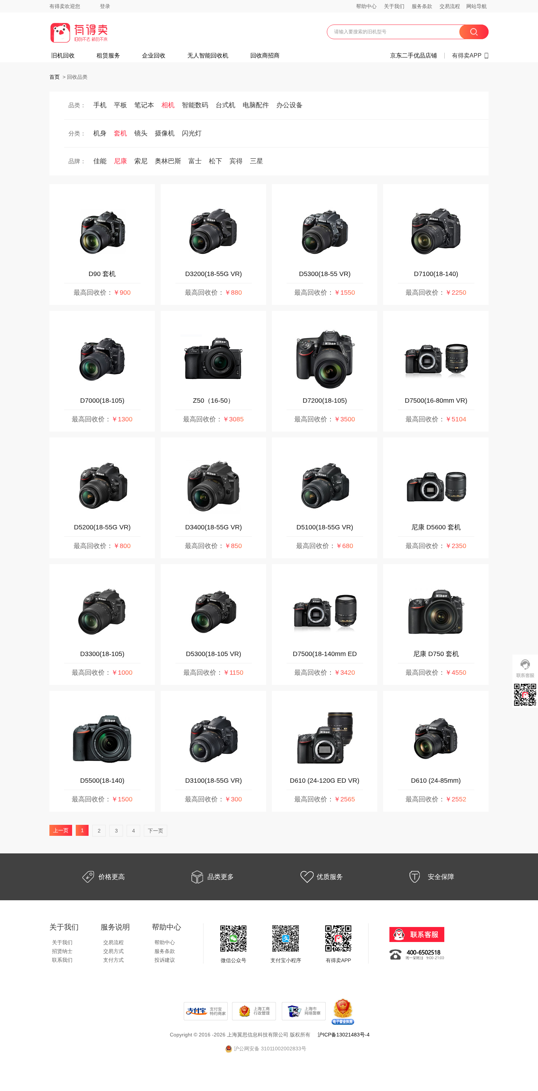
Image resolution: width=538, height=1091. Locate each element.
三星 (256, 161)
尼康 (120, 161)
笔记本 (144, 105)
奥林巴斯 (168, 161)
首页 (54, 77)
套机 (120, 133)
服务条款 (422, 6)
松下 (215, 161)
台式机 (225, 105)
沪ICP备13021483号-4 (344, 1035)
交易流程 (450, 6)
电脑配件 (256, 105)
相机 (168, 105)
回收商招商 (265, 56)
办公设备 (289, 105)
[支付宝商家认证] (206, 1011)
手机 (100, 105)
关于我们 (394, 6)
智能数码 (195, 105)
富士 (195, 161)
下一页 (155, 831)
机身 (100, 133)
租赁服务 (108, 56)
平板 (120, 105)
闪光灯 (192, 133)
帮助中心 (366, 6)
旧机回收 (63, 56)
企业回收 (153, 56)
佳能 (100, 161)
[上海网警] (304, 1011)
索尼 (140, 161)
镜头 (140, 133)
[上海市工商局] (254, 1011)
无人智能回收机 (207, 56)
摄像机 (165, 133)
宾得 (236, 161)
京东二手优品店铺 (413, 56)
